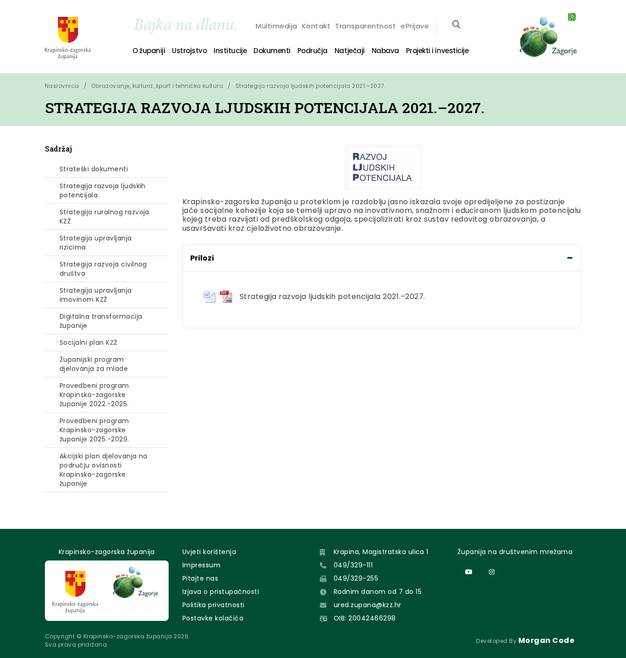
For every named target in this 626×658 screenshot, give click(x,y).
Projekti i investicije (437, 50)
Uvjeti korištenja (209, 551)
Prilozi (202, 258)
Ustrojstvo (189, 50)
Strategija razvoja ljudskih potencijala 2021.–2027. (311, 85)
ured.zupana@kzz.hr (367, 604)
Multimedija (276, 26)
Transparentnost (365, 26)
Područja (312, 50)
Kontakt (316, 26)
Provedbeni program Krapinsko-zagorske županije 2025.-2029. (94, 430)
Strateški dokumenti (94, 169)
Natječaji (350, 50)
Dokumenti (272, 50)
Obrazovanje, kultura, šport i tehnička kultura (157, 85)
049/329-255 (356, 578)
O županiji (148, 50)
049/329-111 (353, 565)
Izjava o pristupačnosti (220, 591)
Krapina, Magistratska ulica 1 (381, 551)
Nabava (385, 50)
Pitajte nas (200, 578)
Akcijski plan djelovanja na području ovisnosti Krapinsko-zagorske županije (104, 469)
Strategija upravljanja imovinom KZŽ (96, 295)
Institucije (230, 50)
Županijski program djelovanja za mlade (94, 364)
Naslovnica (62, 85)
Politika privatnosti (213, 604)
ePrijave (415, 26)
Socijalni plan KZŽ (89, 342)
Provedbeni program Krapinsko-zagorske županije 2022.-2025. (94, 394)
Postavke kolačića (212, 618)
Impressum (201, 565)
